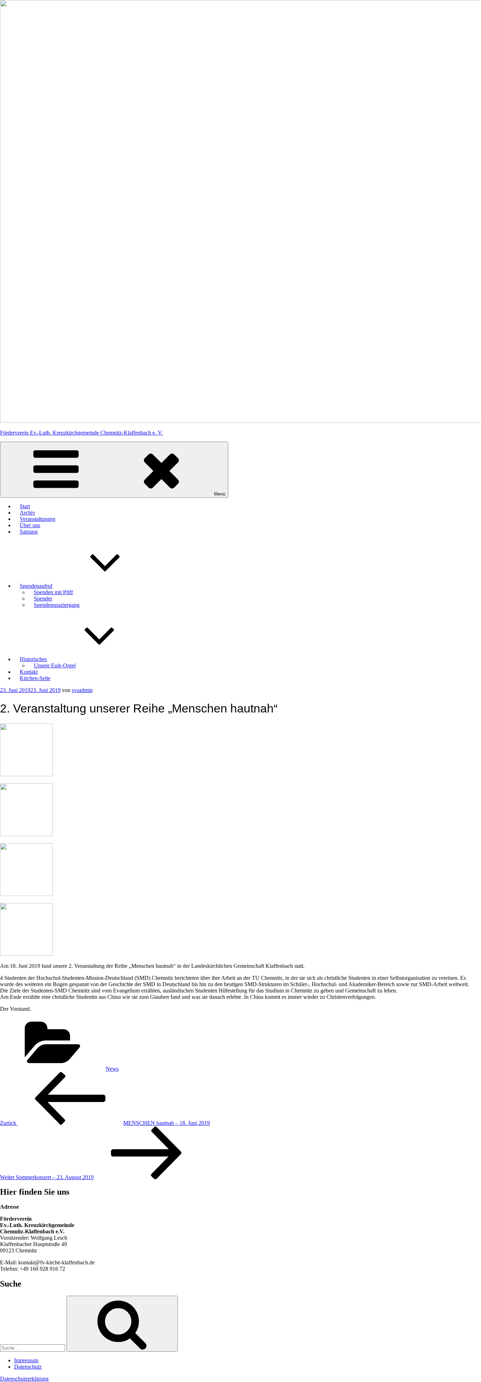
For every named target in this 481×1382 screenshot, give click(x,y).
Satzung (29, 532)
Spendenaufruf (36, 586)
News (112, 1069)
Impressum (26, 1360)
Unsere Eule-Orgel (55, 665)
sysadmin (82, 690)
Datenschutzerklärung (24, 1379)
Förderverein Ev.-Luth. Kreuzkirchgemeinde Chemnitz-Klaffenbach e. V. (81, 433)
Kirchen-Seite (35, 678)
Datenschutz (28, 1367)
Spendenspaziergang (57, 605)
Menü (219, 494)
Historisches (33, 659)
